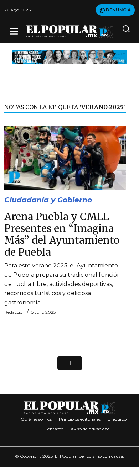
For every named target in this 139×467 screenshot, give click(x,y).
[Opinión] (69, 56)
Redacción (14, 312)
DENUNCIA (118, 9)
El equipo (117, 419)
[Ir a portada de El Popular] (69, 31)
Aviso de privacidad (90, 428)
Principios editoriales (80, 419)
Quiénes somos (36, 419)
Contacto (53, 428)
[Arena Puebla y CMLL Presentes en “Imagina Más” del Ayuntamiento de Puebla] (65, 157)
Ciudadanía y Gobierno (48, 200)
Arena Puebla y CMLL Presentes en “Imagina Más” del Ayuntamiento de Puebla (61, 235)
